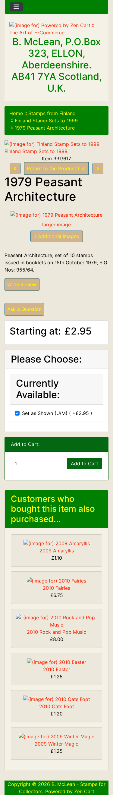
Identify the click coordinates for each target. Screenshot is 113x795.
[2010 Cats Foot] (56, 699)
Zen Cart (84, 791)
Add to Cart (84, 463)
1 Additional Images (56, 236)
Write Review (22, 284)
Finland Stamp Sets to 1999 (46, 121)
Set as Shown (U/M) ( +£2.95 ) (57, 413)
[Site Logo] (56, 29)
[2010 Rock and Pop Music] (56, 620)
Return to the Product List (56, 168)
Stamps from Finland (52, 113)
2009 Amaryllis (56, 551)
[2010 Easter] (56, 661)
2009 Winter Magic (56, 744)
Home (16, 113)
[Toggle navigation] (16, 6)
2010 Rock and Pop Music (56, 632)
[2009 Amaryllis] (57, 543)
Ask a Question (24, 309)
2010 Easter (56, 669)
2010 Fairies (56, 588)
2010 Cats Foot (56, 706)
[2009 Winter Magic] (56, 736)
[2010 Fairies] (56, 580)
